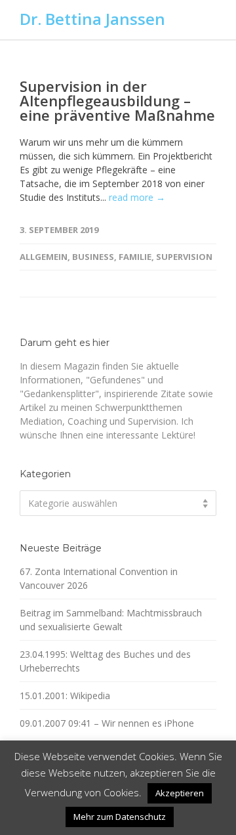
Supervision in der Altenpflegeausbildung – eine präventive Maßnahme (117, 100)
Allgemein (44, 257)
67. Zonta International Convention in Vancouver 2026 (99, 578)
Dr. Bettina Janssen (92, 19)
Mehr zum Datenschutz (119, 817)
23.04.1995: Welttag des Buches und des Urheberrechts (105, 661)
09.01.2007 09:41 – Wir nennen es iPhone (107, 723)
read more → (137, 197)
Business (93, 257)
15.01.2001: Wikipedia (65, 695)
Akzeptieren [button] (179, 793)
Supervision (184, 257)
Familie (135, 257)
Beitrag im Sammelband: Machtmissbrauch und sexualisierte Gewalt (111, 620)
